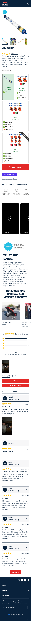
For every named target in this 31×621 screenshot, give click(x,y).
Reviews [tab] (6, 376)
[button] (10, 54)
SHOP (4, 585)
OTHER (4, 590)
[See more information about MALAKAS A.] (26, 443)
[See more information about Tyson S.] (26, 398)
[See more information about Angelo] (26, 490)
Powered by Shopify (24, 619)
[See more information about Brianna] (26, 547)
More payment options (9, 179)
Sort (15, 392)
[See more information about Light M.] (26, 519)
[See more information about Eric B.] (26, 463)
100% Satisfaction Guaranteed (14, 184)
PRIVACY (5, 596)
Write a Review (19, 386)
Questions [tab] (15, 376)
